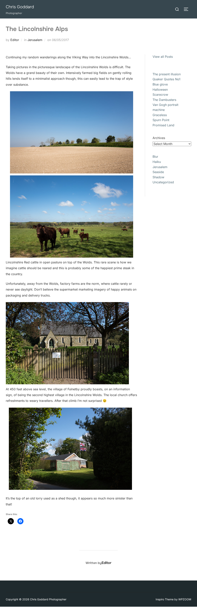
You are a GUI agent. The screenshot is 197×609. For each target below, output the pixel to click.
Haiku (157, 162)
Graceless (160, 115)
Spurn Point (161, 120)
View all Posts (163, 57)
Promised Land (163, 125)
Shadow (158, 177)
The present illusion (167, 74)
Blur (155, 156)
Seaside (158, 172)
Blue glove (160, 84)
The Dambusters (164, 100)
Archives (159, 138)
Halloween (160, 89)
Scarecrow (160, 94)
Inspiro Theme (165, 599)
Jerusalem (35, 40)
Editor (14, 40)
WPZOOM (184, 599)
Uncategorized (163, 182)
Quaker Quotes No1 (166, 79)
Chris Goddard (20, 7)
